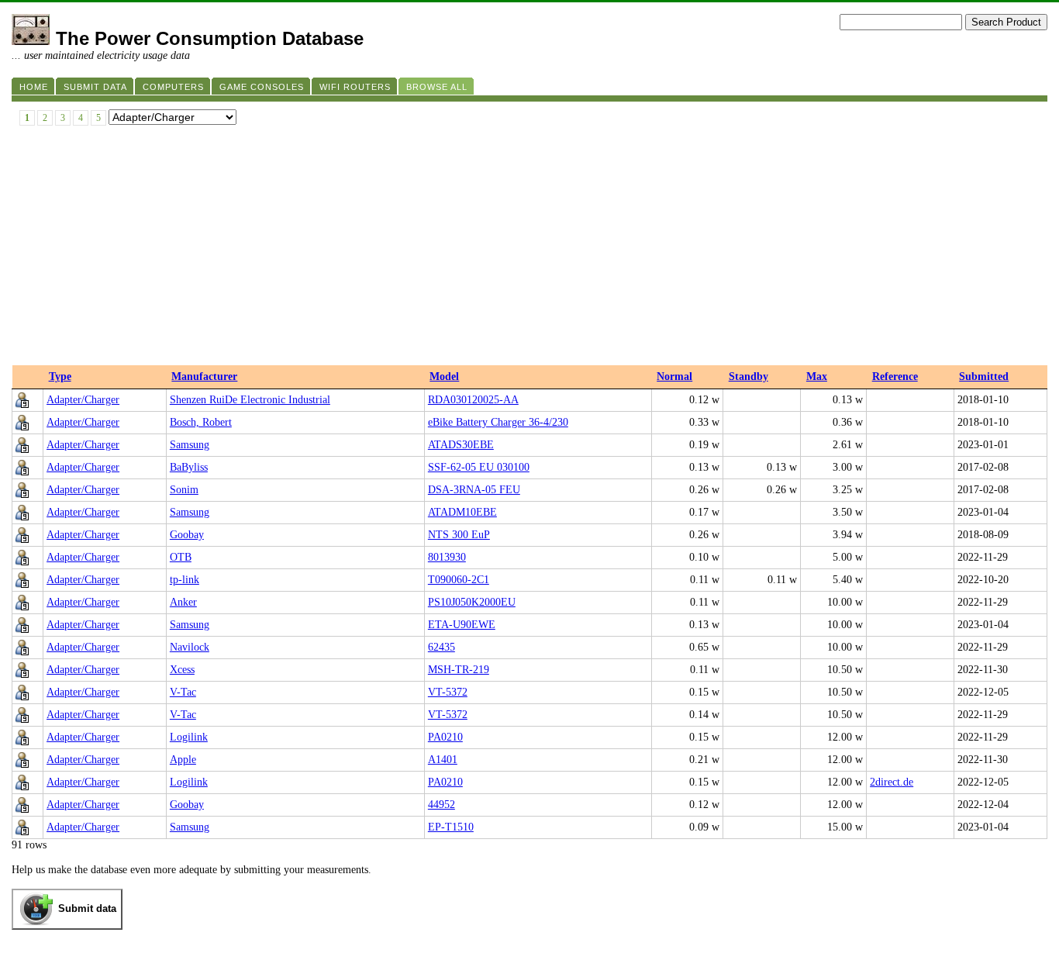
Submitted (984, 376)
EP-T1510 (451, 827)
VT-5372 (447, 692)
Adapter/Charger (83, 400)
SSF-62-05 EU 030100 (479, 467)
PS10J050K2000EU (472, 602)
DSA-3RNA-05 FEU (474, 490)
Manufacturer (204, 376)
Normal (674, 376)
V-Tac (183, 692)
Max (816, 376)
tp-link (184, 579)
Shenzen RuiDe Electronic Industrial (250, 400)
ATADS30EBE (461, 445)
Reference (895, 376)
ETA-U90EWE (461, 624)
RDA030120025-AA (473, 400)
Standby (748, 376)
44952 (441, 804)
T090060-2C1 (458, 579)
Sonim (184, 490)
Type (60, 376)
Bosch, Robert (201, 422)
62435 (441, 647)
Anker (183, 602)
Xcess (182, 669)
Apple (183, 759)
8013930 (447, 557)
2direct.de (891, 782)
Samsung (189, 445)
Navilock (189, 647)
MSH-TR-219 (458, 669)
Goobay (187, 535)
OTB (180, 557)
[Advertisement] (529, 248)
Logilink (189, 737)
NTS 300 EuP (459, 535)
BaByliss (189, 467)
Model (444, 376)
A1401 (442, 759)
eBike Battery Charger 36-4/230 (498, 422)
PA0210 (445, 737)
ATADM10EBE (462, 512)
